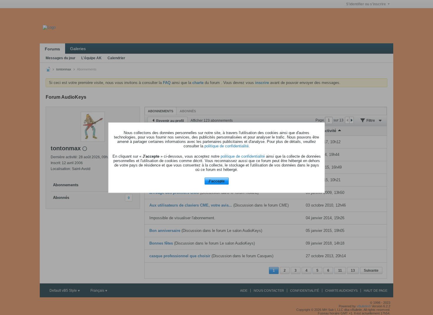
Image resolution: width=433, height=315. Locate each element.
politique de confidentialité (226, 146)
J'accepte (216, 181)
